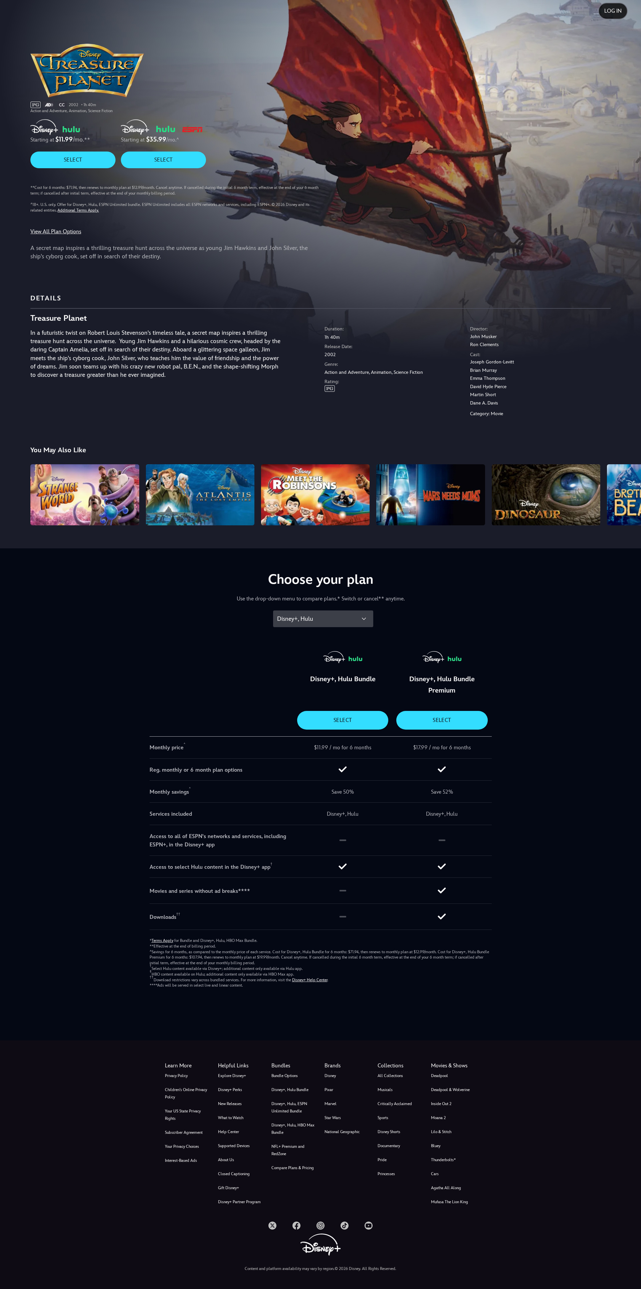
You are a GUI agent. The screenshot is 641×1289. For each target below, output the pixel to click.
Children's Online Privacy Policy (186, 1093)
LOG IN (613, 11)
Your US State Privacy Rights (183, 1115)
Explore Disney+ (232, 1075)
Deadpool (439, 1075)
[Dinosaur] (546, 494)
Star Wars (333, 1117)
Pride (382, 1159)
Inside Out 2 (441, 1103)
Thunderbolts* (443, 1159)
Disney (330, 1075)
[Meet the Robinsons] (315, 494)
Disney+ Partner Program (239, 1202)
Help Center (228, 1131)
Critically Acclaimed (395, 1103)
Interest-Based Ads (181, 1160)
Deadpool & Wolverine (450, 1089)
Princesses (386, 1174)
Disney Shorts (389, 1131)
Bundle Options (284, 1075)
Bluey (435, 1145)
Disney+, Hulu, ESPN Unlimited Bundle (289, 1107)
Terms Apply (162, 940)
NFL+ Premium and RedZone (287, 1150)
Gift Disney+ (228, 1188)
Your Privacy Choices (182, 1146)
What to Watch (230, 1117)
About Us (226, 1159)
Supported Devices (234, 1145)
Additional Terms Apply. (78, 210)
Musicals (385, 1089)
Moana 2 (438, 1117)
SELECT (73, 160)
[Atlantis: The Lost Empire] (200, 494)
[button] (240, 1065)
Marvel (331, 1103)
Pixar (329, 1089)
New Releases (230, 1103)
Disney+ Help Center (310, 980)
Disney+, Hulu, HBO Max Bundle (292, 1129)
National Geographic (342, 1131)
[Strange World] (84, 494)
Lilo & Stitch (441, 1131)
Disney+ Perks (230, 1089)
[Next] (628, 494)
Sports (383, 1117)
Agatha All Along (446, 1188)
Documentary (389, 1145)
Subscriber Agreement (184, 1132)
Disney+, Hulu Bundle (289, 1089)
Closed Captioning (234, 1174)
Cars (435, 1174)
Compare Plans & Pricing (292, 1168)
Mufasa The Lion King (449, 1202)
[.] (272, 1226)
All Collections (390, 1075)
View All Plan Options (55, 231)
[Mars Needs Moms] (430, 494)
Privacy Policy (176, 1075)
